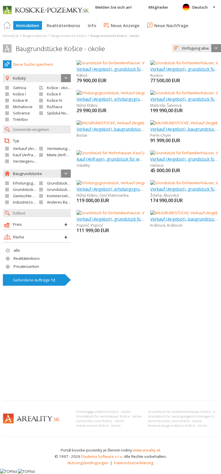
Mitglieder (158, 7)
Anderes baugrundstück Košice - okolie (177, 426)
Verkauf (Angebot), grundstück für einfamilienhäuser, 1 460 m (184, 189)
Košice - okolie (59, 87)
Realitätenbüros (63, 25)
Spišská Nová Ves (62, 113)
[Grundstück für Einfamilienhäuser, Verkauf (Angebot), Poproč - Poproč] (138, 212)
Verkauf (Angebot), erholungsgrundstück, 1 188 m (110, 189)
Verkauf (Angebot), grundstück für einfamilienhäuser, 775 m (184, 69)
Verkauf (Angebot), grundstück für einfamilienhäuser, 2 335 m (110, 219)
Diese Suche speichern (33, 64)
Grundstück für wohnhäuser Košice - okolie (109, 416)
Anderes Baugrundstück (68, 202)
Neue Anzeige (125, 25)
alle (17, 250)
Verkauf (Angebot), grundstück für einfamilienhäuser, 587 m (184, 99)
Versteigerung (25, 161)
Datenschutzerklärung (133, 462)
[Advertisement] (110, 353)
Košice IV (54, 100)
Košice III (20, 100)
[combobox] (196, 48)
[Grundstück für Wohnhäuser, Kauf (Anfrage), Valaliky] (123, 152)
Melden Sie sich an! (113, 7)
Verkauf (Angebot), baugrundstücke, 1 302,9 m (184, 129)
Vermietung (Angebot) (66, 148)
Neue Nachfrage (171, 25)
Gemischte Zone (27, 195)
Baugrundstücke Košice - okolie (60, 48)
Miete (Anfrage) (60, 154)
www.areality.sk (147, 450)
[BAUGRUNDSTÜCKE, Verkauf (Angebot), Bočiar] (117, 122)
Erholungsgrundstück (32, 183)
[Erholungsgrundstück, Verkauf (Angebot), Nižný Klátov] (124, 92)
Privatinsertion (26, 266)
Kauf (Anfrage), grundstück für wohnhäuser (110, 159)
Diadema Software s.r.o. (102, 456)
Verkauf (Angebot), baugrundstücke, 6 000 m (184, 219)
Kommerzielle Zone (64, 195)
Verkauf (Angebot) (29, 148)
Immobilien (27, 25)
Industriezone (25, 202)
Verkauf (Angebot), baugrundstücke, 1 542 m (110, 129)
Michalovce (23, 106)
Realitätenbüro (27, 258)
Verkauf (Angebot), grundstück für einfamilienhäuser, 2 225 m (110, 69)
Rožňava (54, 106)
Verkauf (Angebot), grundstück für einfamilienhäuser (184, 159)
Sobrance (21, 113)
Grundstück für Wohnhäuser (38, 189)
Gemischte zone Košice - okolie (100, 421)
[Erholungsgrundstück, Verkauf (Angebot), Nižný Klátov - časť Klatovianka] (140, 182)
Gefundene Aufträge (34, 280)
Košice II (54, 94)
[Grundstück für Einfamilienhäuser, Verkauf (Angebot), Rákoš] (129, 62)
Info (92, 25)
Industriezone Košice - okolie (98, 426)
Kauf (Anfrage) (26, 154)
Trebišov (20, 119)
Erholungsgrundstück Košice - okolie (103, 412)
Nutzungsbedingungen (88, 462)
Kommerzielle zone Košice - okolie (175, 421)
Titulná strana (7, 25)
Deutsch (200, 7)
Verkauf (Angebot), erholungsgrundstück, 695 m (110, 99)
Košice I (19, 94)
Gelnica (19, 87)
